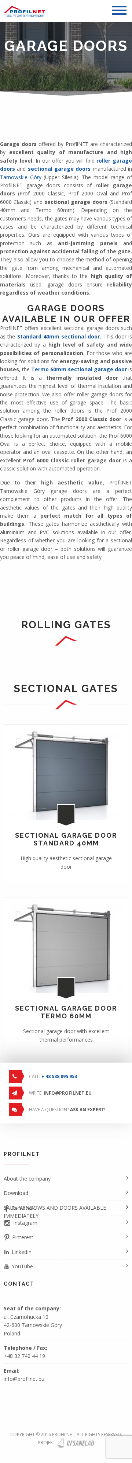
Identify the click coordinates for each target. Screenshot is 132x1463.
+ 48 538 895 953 (59, 1076)
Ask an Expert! (88, 1109)
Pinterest (22, 1237)
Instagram (25, 1222)
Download (16, 1192)
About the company (27, 1178)
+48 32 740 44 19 (24, 1355)
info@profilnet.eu (68, 1093)
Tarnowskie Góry (20, 177)
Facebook (23, 1208)
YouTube (22, 1266)
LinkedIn (22, 1251)
